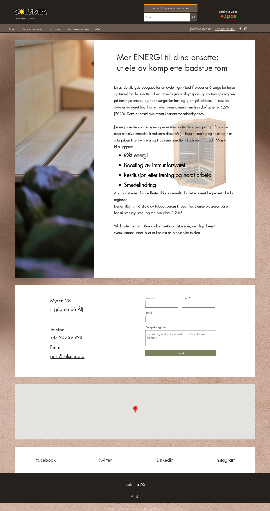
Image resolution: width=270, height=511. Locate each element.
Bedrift (150, 298)
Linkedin (165, 460)
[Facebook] (240, 29)
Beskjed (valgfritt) (156, 327)
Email (149, 312)
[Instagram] (246, 29)
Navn (185, 298)
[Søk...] (193, 17)
